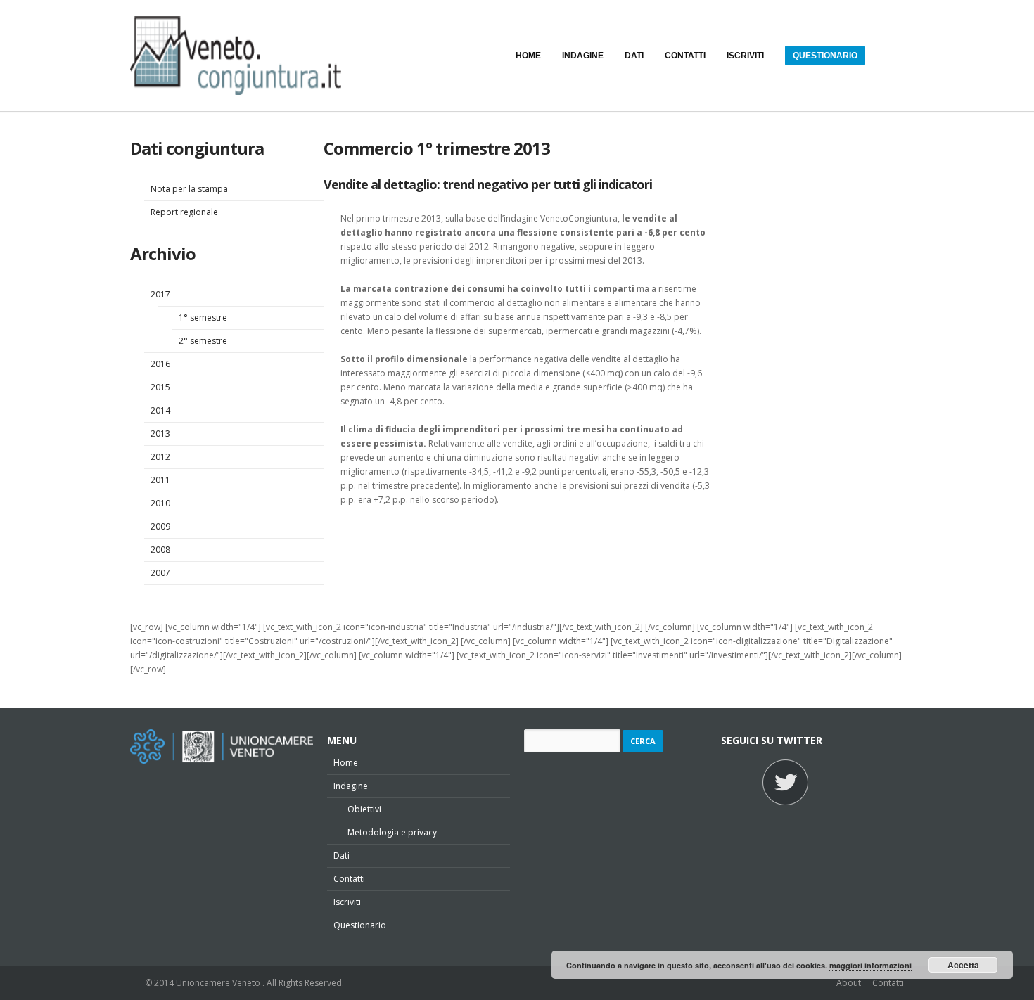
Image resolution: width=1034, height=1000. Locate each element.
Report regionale (184, 212)
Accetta (963, 965)
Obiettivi (364, 809)
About (848, 983)
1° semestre (203, 317)
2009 (160, 526)
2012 (160, 457)
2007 (160, 573)
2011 (160, 480)
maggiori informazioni (870, 965)
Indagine (350, 786)
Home (345, 763)
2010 (160, 503)
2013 (160, 434)
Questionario (359, 925)
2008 (160, 550)
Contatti (349, 879)
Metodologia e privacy (392, 832)
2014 (160, 410)
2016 (160, 364)
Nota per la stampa (189, 189)
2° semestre (203, 341)
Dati (341, 855)
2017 (160, 294)
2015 (160, 387)
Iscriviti (347, 902)
